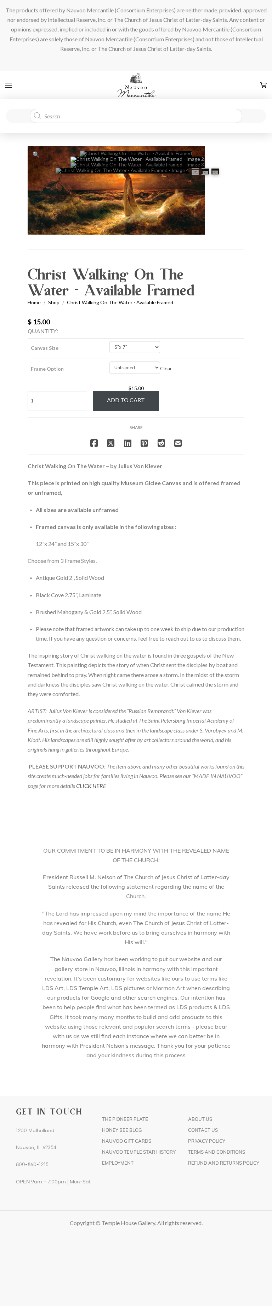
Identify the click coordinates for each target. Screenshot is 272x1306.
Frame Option (47, 369)
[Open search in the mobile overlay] (136, 116)
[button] (8, 85)
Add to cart (126, 399)
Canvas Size (44, 348)
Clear (166, 368)
